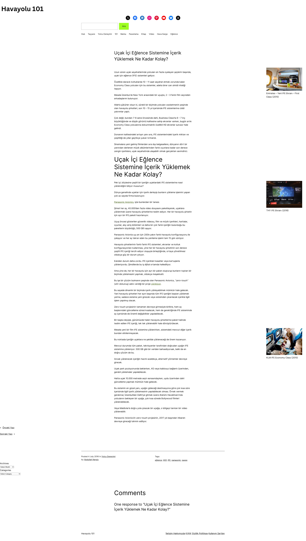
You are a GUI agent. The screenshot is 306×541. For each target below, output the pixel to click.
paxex (184, 460)
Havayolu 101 (87, 533)
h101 (165, 460)
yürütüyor (156, 284)
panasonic (176, 460)
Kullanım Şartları (216, 533)
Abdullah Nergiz (91, 459)
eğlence (158, 460)
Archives (4, 463)
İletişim (169, 533)
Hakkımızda (179, 533)
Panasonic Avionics (124, 202)
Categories (5, 470)
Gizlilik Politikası (200, 533)
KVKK (188, 533)
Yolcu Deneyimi (108, 456)
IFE (169, 460)
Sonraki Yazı (6, 434)
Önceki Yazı (8, 427)
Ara (124, 26)
